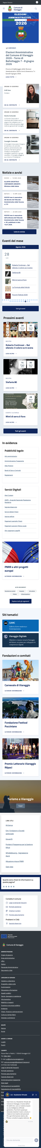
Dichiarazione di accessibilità (10, 1086)
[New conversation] (32, 1094)
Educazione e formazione (9, 990)
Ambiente (4, 1008)
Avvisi (3, 1031)
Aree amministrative (7, 958)
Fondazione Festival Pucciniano (16, 724)
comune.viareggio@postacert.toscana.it (17, 1062)
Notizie (3, 1028)
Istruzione (32, 591)
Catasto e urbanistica (8, 981)
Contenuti (12, 48)
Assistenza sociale (10, 591)
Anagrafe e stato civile (8, 984)
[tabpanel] (20, 276)
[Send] (36, 1140)
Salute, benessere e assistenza (11, 996)
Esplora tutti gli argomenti (20, 601)
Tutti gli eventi (20, 431)
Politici (3, 964)
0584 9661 (7, 1056)
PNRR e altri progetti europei (16, 569)
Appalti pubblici (6, 993)
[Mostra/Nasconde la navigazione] (4, 8)
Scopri (20, 806)
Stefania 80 (16, 272)
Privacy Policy (21, 1145)
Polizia (15, 594)
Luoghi (3, 1042)
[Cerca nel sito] (36, 8)
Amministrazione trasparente (10, 1080)
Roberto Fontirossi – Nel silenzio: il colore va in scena (22, 266)
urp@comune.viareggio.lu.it (15, 1059)
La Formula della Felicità (21, 287)
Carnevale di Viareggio (17, 685)
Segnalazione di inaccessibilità (11, 1089)
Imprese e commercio (8, 1018)
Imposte (21, 591)
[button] (7, 2)
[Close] (36, 1094)
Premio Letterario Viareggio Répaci (20, 765)
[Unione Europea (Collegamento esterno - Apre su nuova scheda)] (20, 936)
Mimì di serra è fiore (19, 280)
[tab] (2, 300)
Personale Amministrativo (9, 967)
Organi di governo (7, 955)
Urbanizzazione (25, 594)
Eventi (3, 1045)
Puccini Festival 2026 (20, 294)
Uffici (2, 961)
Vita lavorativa (6, 999)
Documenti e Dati (6, 970)
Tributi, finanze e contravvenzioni (12, 1011)
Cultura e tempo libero (8, 1015)
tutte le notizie (19, 231)
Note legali (4, 1083)
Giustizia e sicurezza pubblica (10, 1005)
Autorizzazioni (5, 987)
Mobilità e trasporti (7, 1002)
